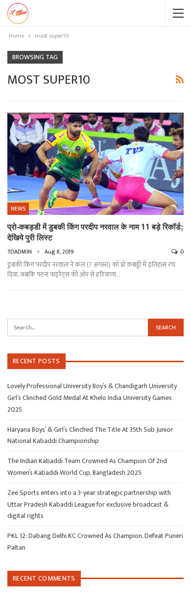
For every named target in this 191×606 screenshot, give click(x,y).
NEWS (18, 208)
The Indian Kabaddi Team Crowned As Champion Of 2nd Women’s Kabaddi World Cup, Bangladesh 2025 (87, 466)
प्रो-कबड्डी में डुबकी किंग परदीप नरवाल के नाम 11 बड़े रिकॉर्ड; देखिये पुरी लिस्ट (95, 232)
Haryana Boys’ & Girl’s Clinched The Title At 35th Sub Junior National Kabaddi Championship (90, 435)
